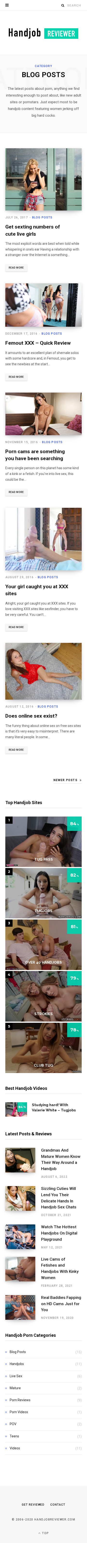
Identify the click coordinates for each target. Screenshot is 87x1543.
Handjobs (17, 1364)
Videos (15, 1448)
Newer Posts (65, 780)
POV (13, 1424)
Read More (16, 267)
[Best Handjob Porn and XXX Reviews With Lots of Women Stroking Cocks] (43, 32)
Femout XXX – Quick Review (38, 343)
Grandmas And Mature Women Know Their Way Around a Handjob (60, 1159)
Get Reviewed (33, 1504)
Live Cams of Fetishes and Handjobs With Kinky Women (60, 1268)
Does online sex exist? (31, 716)
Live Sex (16, 1376)
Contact (57, 1504)
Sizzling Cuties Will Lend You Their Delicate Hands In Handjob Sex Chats (58, 1197)
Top (45, 1533)
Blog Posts (42, 217)
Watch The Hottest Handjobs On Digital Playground (59, 1233)
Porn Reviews (20, 1400)
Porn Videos (19, 1412)
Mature (15, 1388)
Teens (14, 1436)
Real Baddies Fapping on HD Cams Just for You (61, 1303)
